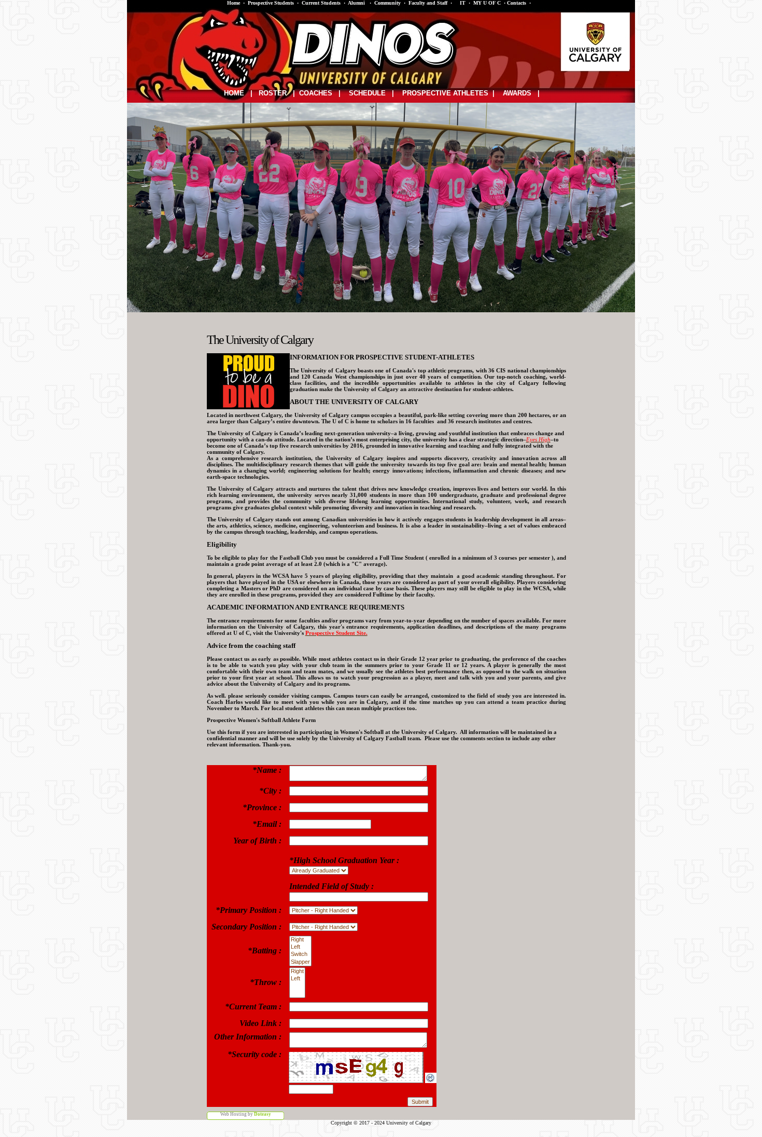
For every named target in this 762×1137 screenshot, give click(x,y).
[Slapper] (300, 962)
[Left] (300, 947)
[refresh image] (430, 1081)
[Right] (300, 940)
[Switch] (300, 954)
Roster (273, 93)
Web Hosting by (245, 1114)
